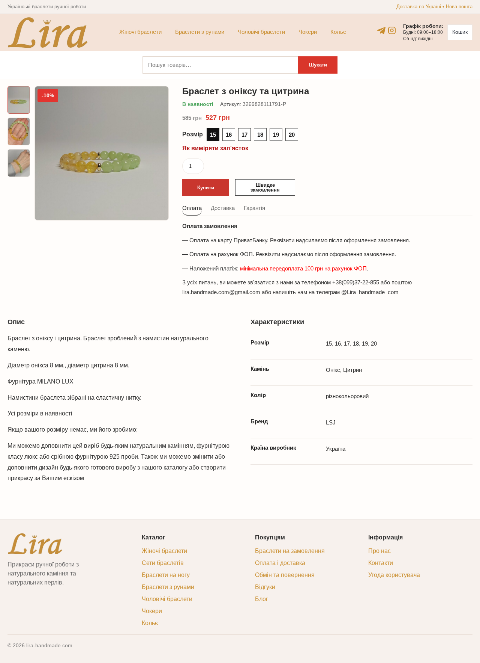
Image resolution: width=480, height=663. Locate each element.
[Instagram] (391, 30)
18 (260, 134)
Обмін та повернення (285, 575)
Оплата (192, 208)
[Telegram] (381, 30)
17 (245, 134)
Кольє (338, 32)
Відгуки (265, 587)
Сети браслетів (163, 563)
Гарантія (254, 208)
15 (213, 134)
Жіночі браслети (140, 32)
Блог (261, 599)
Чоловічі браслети (261, 32)
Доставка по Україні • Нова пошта (434, 6)
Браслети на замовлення (290, 551)
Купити (205, 187)
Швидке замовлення (265, 187)
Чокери (307, 32)
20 (292, 134)
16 (229, 134)
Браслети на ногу (166, 575)
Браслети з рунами (199, 32)
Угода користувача (394, 575)
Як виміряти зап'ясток (215, 148)
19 (276, 134)
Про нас (379, 551)
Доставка (223, 208)
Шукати (318, 65)
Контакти (380, 563)
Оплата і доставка (280, 563)
